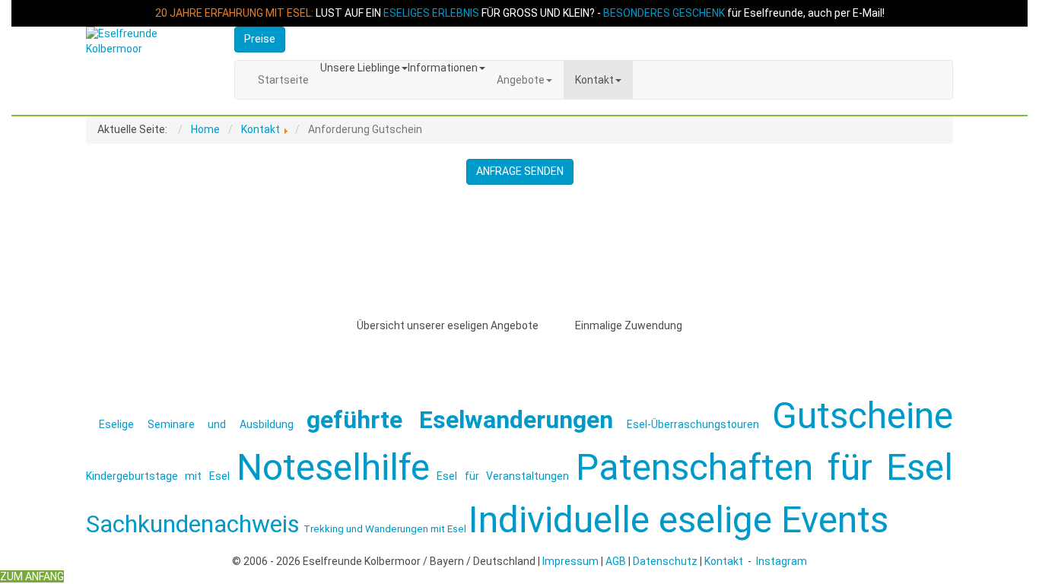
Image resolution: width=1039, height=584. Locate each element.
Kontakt (723, 561)
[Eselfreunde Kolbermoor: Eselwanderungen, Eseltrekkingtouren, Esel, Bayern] (148, 42)
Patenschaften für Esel (764, 467)
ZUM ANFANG (32, 576)
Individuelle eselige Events (678, 519)
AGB (615, 561)
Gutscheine (862, 415)
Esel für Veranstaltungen (503, 476)
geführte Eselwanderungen (460, 419)
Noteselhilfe (333, 467)
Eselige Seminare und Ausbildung (196, 424)
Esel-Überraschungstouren (693, 424)
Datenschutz (665, 561)
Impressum (570, 561)
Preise (259, 39)
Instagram (781, 561)
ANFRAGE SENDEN (520, 171)
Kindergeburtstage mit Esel (158, 476)
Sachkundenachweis (193, 523)
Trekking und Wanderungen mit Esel (384, 529)
